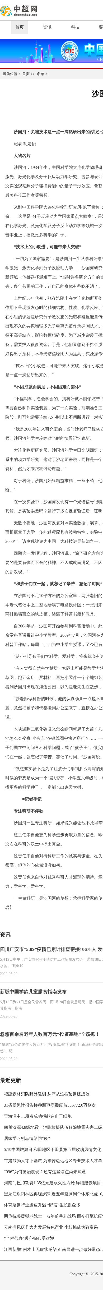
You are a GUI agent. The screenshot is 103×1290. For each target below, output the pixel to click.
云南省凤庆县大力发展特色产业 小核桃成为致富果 (51, 1227)
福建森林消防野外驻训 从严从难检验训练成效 (47, 1094)
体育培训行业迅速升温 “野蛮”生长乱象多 (42, 1205)
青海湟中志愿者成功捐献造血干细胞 (38, 1116)
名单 (40, 74)
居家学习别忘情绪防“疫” (27, 1138)
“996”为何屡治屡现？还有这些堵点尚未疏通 (45, 1171)
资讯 (47, 27)
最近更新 (10, 1080)
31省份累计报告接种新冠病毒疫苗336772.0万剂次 (50, 1105)
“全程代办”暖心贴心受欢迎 (29, 1238)
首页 (19, 27)
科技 (75, 27)
